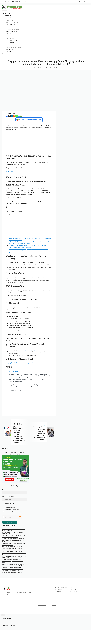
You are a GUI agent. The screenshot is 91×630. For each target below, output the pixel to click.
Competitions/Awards (13, 44)
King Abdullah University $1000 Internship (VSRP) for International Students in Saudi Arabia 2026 (14, 553)
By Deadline (10, 26)
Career (7, 28)
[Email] (21, 116)
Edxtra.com (54, 605)
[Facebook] (7, 116)
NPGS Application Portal (30, 350)
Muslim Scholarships (13, 51)
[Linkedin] (12, 116)
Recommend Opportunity (61, 587)
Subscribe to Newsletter (9, 522)
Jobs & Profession (12, 31)
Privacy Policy (16, 1)
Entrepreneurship (59, 589)
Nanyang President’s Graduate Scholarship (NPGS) (19, 363)
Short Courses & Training (14, 35)
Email (3, 489)
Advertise (6, 1)
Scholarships (8, 15)
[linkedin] (79, 1)
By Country (10, 17)
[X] (9, 116)
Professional (14, 40)
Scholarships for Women (14, 47)
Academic (12, 42)
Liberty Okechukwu (53, 67)
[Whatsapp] (16, 116)
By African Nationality (13, 22)
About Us (72, 587)
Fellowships (10, 38)
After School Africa (42, 605)
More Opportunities (10, 37)
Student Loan (73, 589)
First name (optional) (8, 496)
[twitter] (84, 1)
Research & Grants (12, 46)
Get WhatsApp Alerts (11, 13)
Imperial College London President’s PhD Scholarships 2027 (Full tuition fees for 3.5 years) (12, 561)
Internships (10, 33)
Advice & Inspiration (13, 29)
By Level (9, 19)
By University (11, 24)
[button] (3, 54)
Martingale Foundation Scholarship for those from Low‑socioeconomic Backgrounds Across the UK (13, 540)
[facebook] (84, 590)
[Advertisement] (45, 80)
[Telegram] (19, 116)
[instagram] (84, 586)
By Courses (10, 20)
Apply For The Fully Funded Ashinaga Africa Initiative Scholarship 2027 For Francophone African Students (13, 548)
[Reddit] (14, 116)
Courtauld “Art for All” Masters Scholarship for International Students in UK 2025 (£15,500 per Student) (39, 433)
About (24, 1)
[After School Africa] (12, 8)
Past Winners (11, 49)
